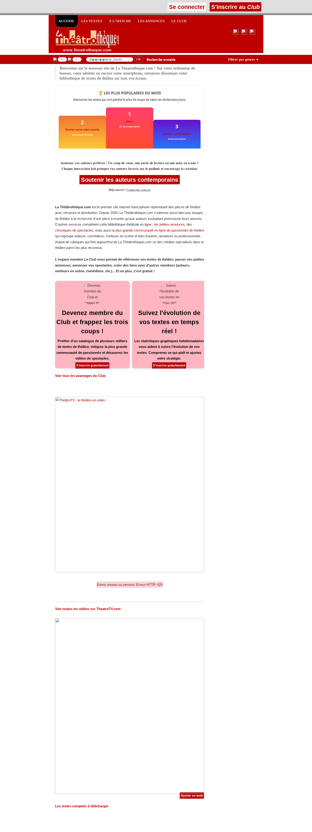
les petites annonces (169, 224)
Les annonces (151, 21)
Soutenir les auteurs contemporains (129, 179)
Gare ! (129, 121)
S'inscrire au (235, 7)
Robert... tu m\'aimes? (177, 133)
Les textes (91, 21)
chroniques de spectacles (74, 230)
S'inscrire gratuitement (92, 365)
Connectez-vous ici (139, 190)
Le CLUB (178, 21)
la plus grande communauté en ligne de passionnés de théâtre (158, 230)
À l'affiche (120, 21)
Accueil (66, 21)
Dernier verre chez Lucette (82, 129)
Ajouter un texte (192, 795)
